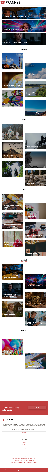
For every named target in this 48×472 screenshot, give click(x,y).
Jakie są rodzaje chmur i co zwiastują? (33, 75)
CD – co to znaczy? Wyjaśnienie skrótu (24, 464)
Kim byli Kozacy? (8, 137)
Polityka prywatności (8, 470)
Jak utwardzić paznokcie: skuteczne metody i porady (24, 462)
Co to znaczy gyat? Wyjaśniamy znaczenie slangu (24, 458)
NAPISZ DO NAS (37, 407)
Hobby (24, 119)
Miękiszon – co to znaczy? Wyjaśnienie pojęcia (16, 42)
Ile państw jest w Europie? (11, 104)
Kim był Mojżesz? (8, 155)
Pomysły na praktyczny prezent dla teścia (12, 243)
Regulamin (29, 470)
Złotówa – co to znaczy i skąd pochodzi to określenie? (18, 16)
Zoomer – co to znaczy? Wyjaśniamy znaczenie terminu (34, 323)
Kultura (24, 190)
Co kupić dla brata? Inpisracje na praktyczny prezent (35, 252)
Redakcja (24, 432)
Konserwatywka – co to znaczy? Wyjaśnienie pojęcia (12, 313)
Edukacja (24, 49)
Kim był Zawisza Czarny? (33, 146)
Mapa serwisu (20, 470)
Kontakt (24, 435)
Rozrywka (24, 330)
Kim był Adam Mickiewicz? (11, 174)
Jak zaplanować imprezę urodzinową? (10, 351)
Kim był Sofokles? (31, 183)
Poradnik (24, 260)
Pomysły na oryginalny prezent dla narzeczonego (34, 215)
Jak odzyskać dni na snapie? (33, 366)
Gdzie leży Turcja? (9, 67)
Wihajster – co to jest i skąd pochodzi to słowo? (33, 304)
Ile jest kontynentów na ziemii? (12, 85)
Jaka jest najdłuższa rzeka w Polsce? (33, 93)
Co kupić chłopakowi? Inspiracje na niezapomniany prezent (12, 225)
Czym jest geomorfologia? (33, 113)
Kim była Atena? (30, 165)
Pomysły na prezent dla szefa (34, 235)
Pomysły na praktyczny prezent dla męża (24, 460)
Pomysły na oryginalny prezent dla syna (12, 206)
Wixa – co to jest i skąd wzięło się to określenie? (16, 29)
